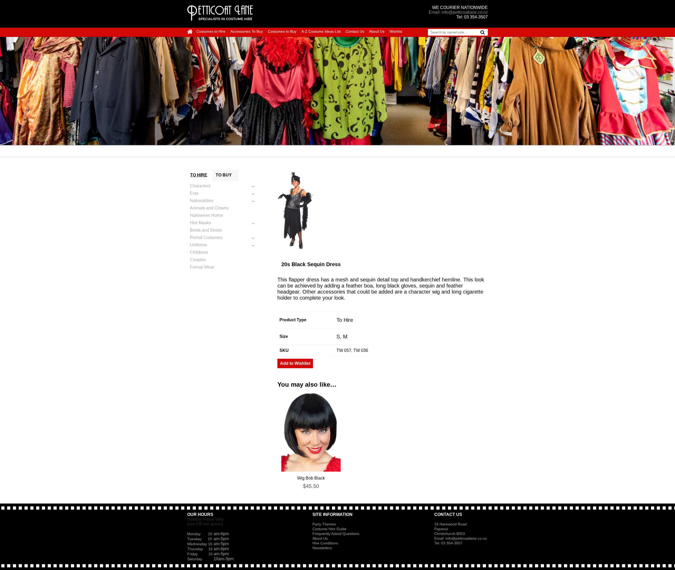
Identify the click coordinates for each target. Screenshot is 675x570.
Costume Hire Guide (329, 529)
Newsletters (322, 548)
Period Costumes (206, 237)
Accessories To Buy (246, 31)
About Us (376, 31)
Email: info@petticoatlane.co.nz (458, 12)
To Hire (344, 320)
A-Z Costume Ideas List (321, 31)
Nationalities (201, 200)
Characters (200, 186)
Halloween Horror (206, 215)
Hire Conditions (325, 543)
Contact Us (355, 31)
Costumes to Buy (282, 31)
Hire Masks (200, 223)
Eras (194, 193)
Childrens (199, 252)
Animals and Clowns (209, 208)
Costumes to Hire (210, 31)
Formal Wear (202, 267)
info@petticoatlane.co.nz (467, 538)
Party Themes (324, 524)
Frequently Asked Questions (335, 533)
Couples (198, 259)
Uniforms (198, 245)
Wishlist (395, 31)
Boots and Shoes (206, 230)
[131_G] (382, 209)
